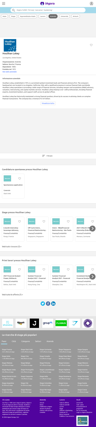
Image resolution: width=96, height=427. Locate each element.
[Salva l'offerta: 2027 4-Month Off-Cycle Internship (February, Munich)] (93, 221)
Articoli (75, 16)
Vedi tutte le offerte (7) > (12, 295)
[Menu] (3, 3)
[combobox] (48, 10)
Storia (41, 404)
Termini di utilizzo (45, 408)
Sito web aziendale (9, 72)
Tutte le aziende (64, 404)
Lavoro (42, 16)
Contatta (42, 412)
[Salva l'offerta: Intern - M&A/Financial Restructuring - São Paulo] (68, 221)
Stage (13, 16)
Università (64, 16)
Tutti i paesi (80, 404)
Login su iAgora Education (84, 412)
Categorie (25, 341)
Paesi (4, 341)
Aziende (53, 16)
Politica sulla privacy (46, 410)
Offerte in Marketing (66, 410)
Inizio (4, 16)
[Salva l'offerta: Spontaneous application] (20, 179)
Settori (38, 341)
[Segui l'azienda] (91, 45)
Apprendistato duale (27, 16)
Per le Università (81, 410)
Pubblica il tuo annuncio (67, 416)
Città (14, 341)
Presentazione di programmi (81, 407)
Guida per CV (64, 412)
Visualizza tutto (48, 103)
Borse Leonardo (64, 414)
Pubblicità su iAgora (46, 406)
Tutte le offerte (64, 402)
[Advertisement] (48, 28)
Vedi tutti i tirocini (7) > (11, 246)
